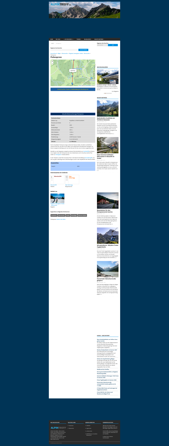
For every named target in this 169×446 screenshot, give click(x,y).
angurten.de (88, 428)
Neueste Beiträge (98, 39)
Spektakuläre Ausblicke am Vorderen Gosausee (106, 119)
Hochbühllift (86, 151)
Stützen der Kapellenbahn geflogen (105, 358)
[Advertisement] (84, 28)
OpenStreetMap (88, 85)
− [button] (52, 63)
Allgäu (59, 53)
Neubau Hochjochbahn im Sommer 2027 (107, 350)
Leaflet (80, 85)
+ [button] (52, 61)
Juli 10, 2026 (100, 160)
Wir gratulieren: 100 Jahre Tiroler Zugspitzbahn (107, 246)
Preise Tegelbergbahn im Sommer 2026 (106, 380)
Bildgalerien (87, 39)
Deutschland (54, 53)
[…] (113, 133)
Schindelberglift (88, 157)
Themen (78, 39)
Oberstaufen (65, 53)
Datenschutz (71, 428)
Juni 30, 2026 (100, 282)
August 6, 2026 (101, 121)
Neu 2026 (58, 39)
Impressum (71, 425)
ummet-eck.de (89, 431)
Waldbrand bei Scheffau (103, 369)
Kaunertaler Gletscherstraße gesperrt (106, 279)
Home (51, 39)
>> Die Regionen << (68, 39)
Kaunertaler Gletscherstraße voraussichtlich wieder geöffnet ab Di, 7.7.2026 (106, 384)
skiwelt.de (88, 425)
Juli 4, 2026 (100, 213)
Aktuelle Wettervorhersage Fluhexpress (73, 114)
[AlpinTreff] (84, 17)
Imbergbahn (58, 154)
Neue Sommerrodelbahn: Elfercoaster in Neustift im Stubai (105, 156)
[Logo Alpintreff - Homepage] (58, 429)
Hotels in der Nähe (61, 219)
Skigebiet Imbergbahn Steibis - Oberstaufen (79, 53)
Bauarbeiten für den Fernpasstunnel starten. (105, 211)
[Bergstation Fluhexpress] (72, 83)
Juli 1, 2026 (100, 248)
